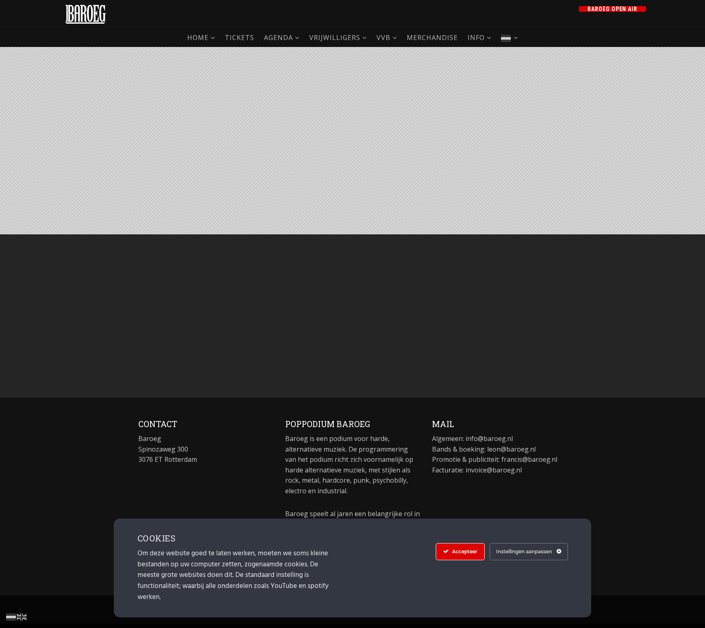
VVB (383, 37)
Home (197, 37)
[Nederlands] (509, 38)
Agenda (278, 37)
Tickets (239, 37)
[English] (22, 616)
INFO (476, 37)
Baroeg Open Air (613, 9)
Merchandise (432, 37)
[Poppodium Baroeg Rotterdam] (85, 14)
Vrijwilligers (334, 37)
